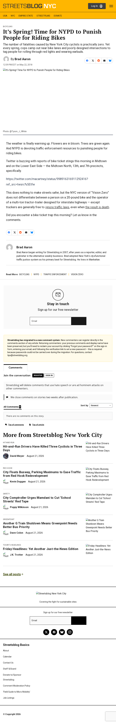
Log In (94, 6)
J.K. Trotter (16, 554)
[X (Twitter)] (46, 632)
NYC (13, 16)
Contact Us (8, 662)
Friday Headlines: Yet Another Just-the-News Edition (40, 549)
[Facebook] (54, 632)
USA (5, 16)
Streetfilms (43, 16)
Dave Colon (16, 532)
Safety (6, 494)
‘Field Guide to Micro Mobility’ (16, 692)
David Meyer (17, 456)
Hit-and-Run (8, 442)
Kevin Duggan (18, 481)
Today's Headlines (12, 545)
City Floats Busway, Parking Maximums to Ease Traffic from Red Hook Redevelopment (42, 474)
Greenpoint (8, 519)
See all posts (12, 574)
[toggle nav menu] (111, 6)
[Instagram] (70, 632)
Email (34, 321)
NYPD (36, 274)
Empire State (26, 16)
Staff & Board (9, 669)
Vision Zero (77, 274)
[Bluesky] (62, 632)
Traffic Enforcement (55, 274)
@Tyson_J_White (18, 131)
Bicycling (7, 26)
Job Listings (8, 698)
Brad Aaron (23, 59)
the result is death (97, 207)
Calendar (7, 656)
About (6, 650)
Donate (58, 16)
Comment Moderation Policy (16, 686)
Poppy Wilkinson (19, 507)
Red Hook (7, 468)
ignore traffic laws (57, 207)
